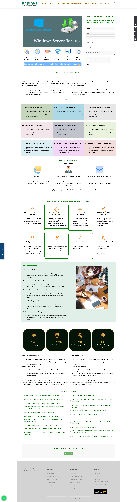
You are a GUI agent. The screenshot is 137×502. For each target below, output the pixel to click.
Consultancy (97, 479)
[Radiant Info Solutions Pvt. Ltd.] (31, 4)
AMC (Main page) (98, 473)
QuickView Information (52, 495)
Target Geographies (51, 473)
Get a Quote (68, 195)
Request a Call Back (2, 251)
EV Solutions (97, 476)
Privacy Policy (50, 485)
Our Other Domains (51, 482)
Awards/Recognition (75, 488)
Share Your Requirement (76, 482)
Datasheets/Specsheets (52, 479)
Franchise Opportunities (76, 479)
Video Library (50, 488)
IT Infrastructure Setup (100, 484)
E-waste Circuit (73, 485)
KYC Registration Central (76, 476)
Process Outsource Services (77, 492)
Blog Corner (49, 492)
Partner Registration (51, 476)
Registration (73, 473)
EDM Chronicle (73, 495)
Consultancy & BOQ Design (101, 481)
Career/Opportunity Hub (76, 498)
